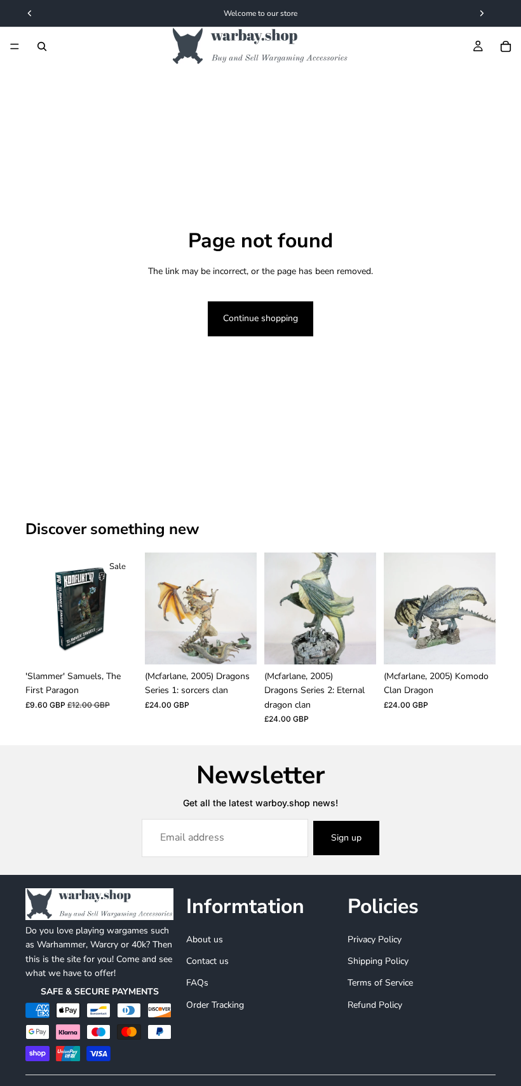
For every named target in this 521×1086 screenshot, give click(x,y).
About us (204, 939)
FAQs (197, 983)
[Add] (117, 644)
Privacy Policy (375, 939)
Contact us (207, 961)
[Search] (42, 46)
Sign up (346, 838)
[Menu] (14, 46)
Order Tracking (215, 1005)
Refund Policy (375, 1005)
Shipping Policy (378, 961)
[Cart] (506, 46)
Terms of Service (380, 983)
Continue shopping (260, 318)
